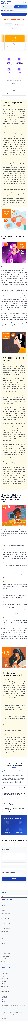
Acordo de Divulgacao (5, 928)
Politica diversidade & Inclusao (7, 918)
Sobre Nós (3, 940)
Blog (2, 948)
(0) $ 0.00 (21, 6)
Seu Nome (4, 861)
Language (3, 892)
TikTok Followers (4, 978)
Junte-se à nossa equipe (6, 946)
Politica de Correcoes (5, 915)
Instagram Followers (5, 971)
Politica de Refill (4, 908)
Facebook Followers (5, 986)
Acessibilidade (4, 958)
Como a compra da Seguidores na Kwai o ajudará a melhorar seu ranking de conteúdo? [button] (15, 794)
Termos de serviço (5, 903)
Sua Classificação (5, 849)
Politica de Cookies (5, 926)
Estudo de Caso (4, 931)
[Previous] (1, 42)
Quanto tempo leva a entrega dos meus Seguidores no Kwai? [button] (13, 804)
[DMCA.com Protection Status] (4, 997)
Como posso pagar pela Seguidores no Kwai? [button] (14, 798)
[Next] (26, 42)
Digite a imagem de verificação (8, 872)
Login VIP (6, 6)
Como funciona (4, 943)
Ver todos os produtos (14, 14)
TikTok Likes (3, 981)
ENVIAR (14, 879)
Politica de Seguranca (5, 956)
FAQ (2, 963)
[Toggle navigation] (25, 2)
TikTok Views (3, 983)
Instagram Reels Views (6, 976)
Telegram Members (5, 991)
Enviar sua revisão (6, 852)
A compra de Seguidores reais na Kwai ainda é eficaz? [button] (14, 788)
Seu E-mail (4, 867)
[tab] (8, 823)
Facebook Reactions (5, 988)
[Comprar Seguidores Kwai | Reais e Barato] (7, 3)
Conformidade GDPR (5, 913)
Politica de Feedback (5, 923)
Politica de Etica (4, 921)
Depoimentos (4, 961)
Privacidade (3, 910)
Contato (2, 938)
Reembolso (3, 905)
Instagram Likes (4, 973)
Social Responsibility (5, 953)
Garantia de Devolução (6, 951)
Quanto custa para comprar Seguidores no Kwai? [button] (13, 771)
